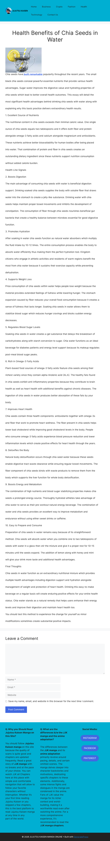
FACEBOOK (90, 748)
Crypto (59, 6)
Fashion (71, 6)
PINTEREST (90, 758)
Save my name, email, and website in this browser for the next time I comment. (51, 701)
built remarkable (33, 74)
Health (84, 6)
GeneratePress (81, 837)
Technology (36, 14)
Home (34, 6)
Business (46, 6)
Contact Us (52, 14)
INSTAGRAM (90, 738)
